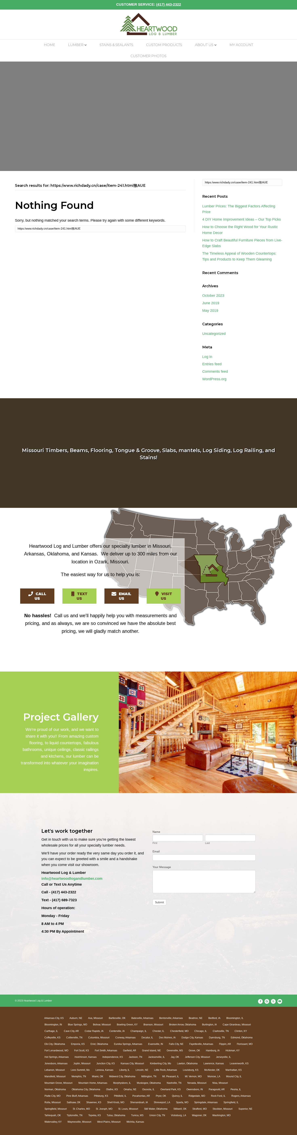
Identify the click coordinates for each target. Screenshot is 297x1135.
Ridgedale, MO (197, 1095)
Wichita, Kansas (135, 1121)
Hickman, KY (232, 1050)
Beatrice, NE (195, 1018)
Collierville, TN (74, 1037)
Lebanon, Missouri (54, 1070)
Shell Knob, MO (115, 1102)
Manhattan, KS (233, 1070)
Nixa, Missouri (220, 1083)
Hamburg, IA (213, 1050)
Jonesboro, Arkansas (55, 1063)
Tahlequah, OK (52, 1115)
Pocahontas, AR (141, 1095)
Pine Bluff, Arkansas (77, 1095)
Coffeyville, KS (52, 1037)
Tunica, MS (137, 1115)
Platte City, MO (52, 1095)
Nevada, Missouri (196, 1083)
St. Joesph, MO (104, 1108)
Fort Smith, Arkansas (106, 1050)
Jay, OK (175, 1057)
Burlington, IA (209, 1024)
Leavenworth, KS (239, 1063)
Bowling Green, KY (127, 1024)
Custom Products (164, 45)
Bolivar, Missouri (102, 1024)
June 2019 (210, 303)
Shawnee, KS (93, 1102)
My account (241, 45)
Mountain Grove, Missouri (58, 1083)
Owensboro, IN (194, 1089)
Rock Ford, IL (218, 1095)
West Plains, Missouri (109, 1121)
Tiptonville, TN (74, 1115)
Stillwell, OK (179, 1108)
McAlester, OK (212, 1070)
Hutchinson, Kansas (86, 1057)
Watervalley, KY (53, 1121)
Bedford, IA (214, 1018)
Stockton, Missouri (223, 1108)
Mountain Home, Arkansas (92, 1083)
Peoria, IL (236, 1089)
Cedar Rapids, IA (94, 1031)
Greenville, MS (175, 1050)
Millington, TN (148, 1076)
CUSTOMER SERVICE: (148, 4)
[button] (37, 595)
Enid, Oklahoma (99, 1044)
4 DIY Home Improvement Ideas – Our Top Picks (241, 219)
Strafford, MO (199, 1108)
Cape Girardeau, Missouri (237, 1024)
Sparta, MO (182, 1102)
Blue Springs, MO (77, 1024)
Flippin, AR (225, 1044)
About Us (204, 45)
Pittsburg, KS (101, 1095)
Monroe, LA (213, 1076)
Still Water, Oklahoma (155, 1108)
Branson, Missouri (153, 1024)
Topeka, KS (94, 1115)
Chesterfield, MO (179, 1031)
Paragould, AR (217, 1089)
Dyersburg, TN (217, 1037)
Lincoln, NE (142, 1070)
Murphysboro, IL (122, 1083)
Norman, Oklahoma (55, 1089)
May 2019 (210, 311)
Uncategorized (214, 334)
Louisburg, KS (190, 1070)
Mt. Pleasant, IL (170, 1076)
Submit (159, 902)
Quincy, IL (177, 1095)
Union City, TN (157, 1115)
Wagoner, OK (199, 1115)
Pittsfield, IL (120, 1095)
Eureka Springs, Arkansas (128, 1044)
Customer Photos (148, 56)
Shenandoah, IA (139, 1102)
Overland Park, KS (170, 1089)
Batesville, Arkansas (142, 1018)
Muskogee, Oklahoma (149, 1083)
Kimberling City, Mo (160, 1063)
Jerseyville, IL (223, 1057)
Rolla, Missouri (52, 1102)
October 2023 (213, 296)
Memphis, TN (79, 1076)
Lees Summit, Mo (80, 1070)
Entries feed (212, 364)
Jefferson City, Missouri (197, 1057)
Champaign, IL (139, 1031)
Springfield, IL (231, 1102)
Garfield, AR (129, 1050)
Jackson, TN (135, 1057)
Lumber (75, 45)
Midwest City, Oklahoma (122, 1076)
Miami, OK (97, 1076)
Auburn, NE (76, 1018)
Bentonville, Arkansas (171, 1018)
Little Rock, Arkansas (165, 1070)
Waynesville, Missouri (79, 1121)
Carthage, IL (51, 1031)
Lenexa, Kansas (104, 1070)
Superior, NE (245, 1108)
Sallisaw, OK (73, 1102)
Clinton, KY (241, 1031)
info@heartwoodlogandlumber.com (71, 879)
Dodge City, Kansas (192, 1037)
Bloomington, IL (234, 1018)
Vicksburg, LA (178, 1115)
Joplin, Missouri (82, 1063)
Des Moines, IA (167, 1037)
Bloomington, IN (53, 1024)
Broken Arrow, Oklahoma (182, 1024)
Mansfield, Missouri (55, 1076)
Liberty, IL (124, 1070)
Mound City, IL (234, 1076)
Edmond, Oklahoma (242, 1037)
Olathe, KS (112, 1089)
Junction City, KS (105, 1063)
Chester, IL (158, 1031)
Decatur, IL (147, 1037)
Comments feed (215, 371)
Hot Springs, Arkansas (56, 1057)
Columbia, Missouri (99, 1037)
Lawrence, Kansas (213, 1063)
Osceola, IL (148, 1089)
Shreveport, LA (162, 1102)
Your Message (162, 867)
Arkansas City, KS (54, 1018)
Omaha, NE (130, 1089)
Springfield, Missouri (55, 1108)
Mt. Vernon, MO (193, 1076)
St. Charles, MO (81, 1108)
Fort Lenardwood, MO (56, 1050)
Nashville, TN (174, 1083)
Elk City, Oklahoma (54, 1044)
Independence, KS (112, 1057)
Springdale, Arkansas (206, 1102)
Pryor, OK (161, 1095)
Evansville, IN (155, 1044)
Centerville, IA (117, 1031)
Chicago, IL (200, 1031)
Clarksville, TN (221, 1031)
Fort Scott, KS (81, 1050)
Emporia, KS (78, 1044)
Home (49, 45)
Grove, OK (194, 1050)
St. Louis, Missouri (128, 1108)
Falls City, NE (176, 1044)
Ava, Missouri (95, 1018)
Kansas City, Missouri (132, 1063)
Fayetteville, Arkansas (201, 1044)
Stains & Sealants (116, 45)
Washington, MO (221, 1115)
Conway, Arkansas (125, 1037)
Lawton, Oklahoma (187, 1063)
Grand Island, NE (151, 1050)
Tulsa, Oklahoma (116, 1115)
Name (156, 831)
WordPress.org (214, 379)
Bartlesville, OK (117, 1018)
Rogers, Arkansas (241, 1095)
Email (156, 851)
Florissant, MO (245, 1044)
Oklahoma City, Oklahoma (86, 1089)
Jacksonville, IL (156, 1057)
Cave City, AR (71, 1031)
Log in (207, 357)
